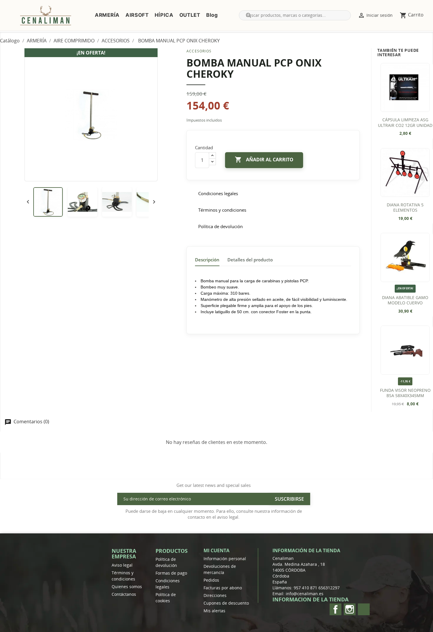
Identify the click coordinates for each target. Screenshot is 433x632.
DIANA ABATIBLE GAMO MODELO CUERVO (405, 300)
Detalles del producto (250, 260)
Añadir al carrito (264, 159)
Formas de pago (171, 573)
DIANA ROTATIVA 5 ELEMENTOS (405, 207)
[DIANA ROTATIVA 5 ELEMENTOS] (405, 172)
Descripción (207, 260)
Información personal (225, 558)
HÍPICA (164, 15)
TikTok (364, 609)
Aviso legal (122, 565)
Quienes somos (127, 586)
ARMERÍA (107, 15)
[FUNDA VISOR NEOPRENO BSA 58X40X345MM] (405, 350)
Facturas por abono (223, 587)
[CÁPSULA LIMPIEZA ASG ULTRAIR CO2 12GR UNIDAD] (405, 87)
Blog (212, 15)
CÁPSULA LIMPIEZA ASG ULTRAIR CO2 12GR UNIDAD (405, 122)
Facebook (335, 609)
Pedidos (211, 580)
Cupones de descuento (226, 603)
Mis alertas (214, 610)
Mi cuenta (216, 550)
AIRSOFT (137, 15)
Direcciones (215, 595)
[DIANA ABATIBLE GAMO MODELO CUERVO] (405, 257)
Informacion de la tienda (310, 599)
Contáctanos (124, 594)
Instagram (350, 609)
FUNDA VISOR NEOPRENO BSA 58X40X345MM (405, 393)
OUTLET (189, 15)
